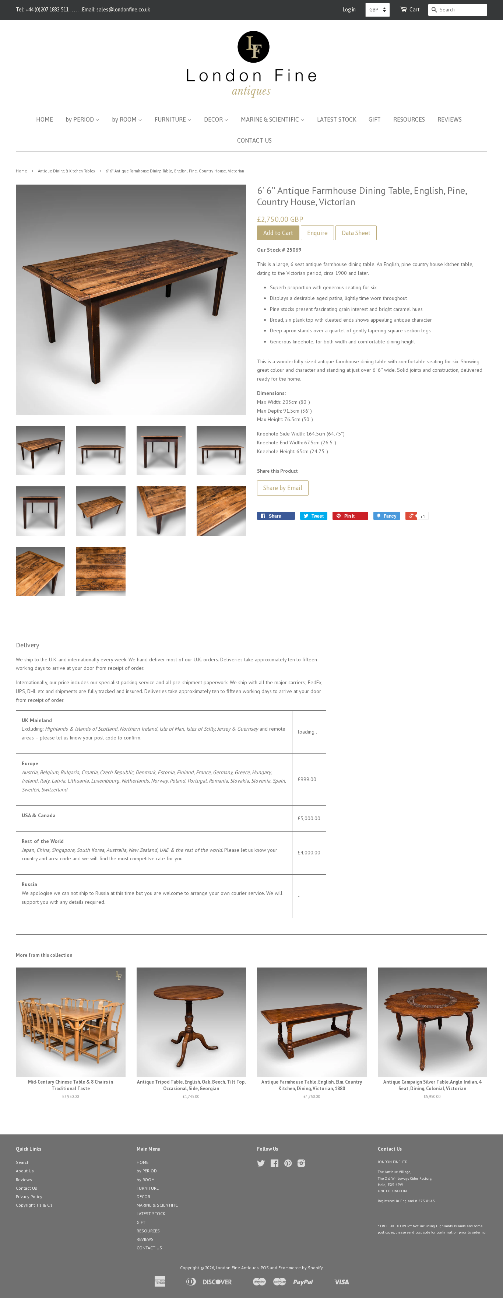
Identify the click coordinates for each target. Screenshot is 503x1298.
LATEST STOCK (336, 119)
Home (21, 171)
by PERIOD (80, 119)
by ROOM (125, 119)
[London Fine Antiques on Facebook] (274, 1165)
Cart (414, 10)
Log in (349, 10)
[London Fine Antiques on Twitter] (261, 1165)
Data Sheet (356, 233)
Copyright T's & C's (34, 1205)
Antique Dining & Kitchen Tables (66, 171)
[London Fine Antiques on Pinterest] (288, 1165)
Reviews (24, 1179)
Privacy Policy (29, 1196)
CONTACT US (254, 140)
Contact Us (26, 1188)
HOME (44, 119)
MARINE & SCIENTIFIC (270, 119)
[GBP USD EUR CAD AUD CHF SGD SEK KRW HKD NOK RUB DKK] (377, 10)
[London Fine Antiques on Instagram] (301, 1165)
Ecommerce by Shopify (300, 1267)
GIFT (375, 119)
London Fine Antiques (237, 1267)
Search (22, 1162)
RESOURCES (409, 119)
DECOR (214, 119)
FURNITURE (171, 119)
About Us (25, 1170)
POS (265, 1267)
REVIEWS (449, 119)
